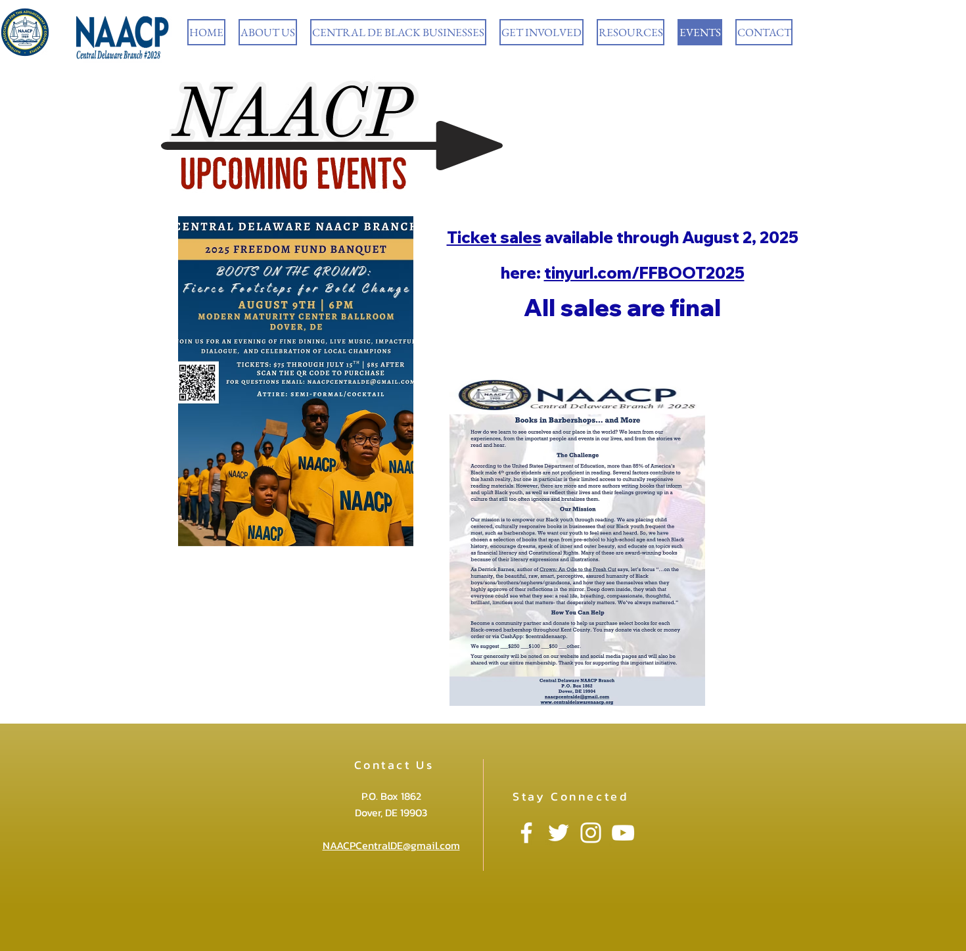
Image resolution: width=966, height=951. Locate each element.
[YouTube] (623, 833)
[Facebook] (526, 833)
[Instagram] (591, 833)
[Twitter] (558, 833)
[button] (268, 32)
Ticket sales (494, 237)
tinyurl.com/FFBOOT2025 (644, 273)
